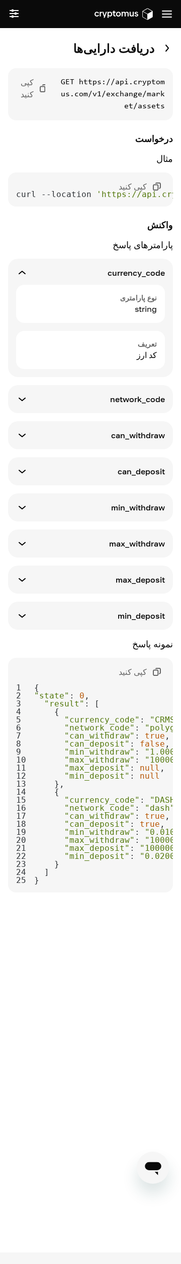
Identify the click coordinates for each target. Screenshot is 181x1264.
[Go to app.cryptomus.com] (124, 14)
